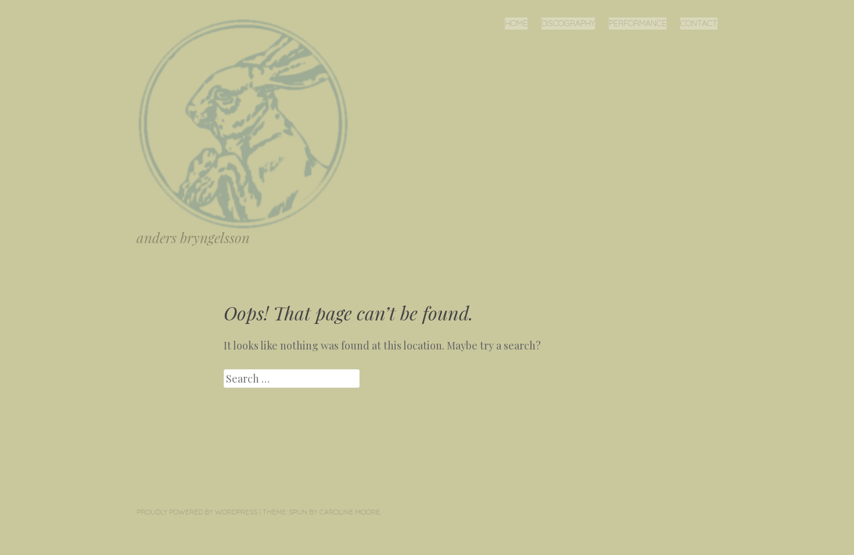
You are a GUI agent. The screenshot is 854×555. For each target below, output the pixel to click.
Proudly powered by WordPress (197, 511)
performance (637, 23)
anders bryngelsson (193, 237)
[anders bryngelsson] (248, 123)
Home (516, 23)
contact (698, 23)
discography (568, 23)
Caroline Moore (350, 511)
